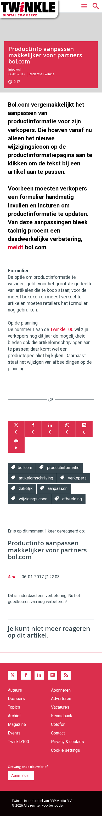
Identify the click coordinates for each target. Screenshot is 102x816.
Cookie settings (65, 750)
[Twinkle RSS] (66, 675)
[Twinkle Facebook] (26, 675)
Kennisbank (61, 715)
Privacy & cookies (67, 741)
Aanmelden (21, 775)
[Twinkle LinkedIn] (39, 675)
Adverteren (61, 698)
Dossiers (16, 698)
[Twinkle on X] (12, 675)
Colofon (58, 724)
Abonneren (61, 690)
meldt (15, 247)
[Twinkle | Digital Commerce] (29, 9)
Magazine (17, 724)
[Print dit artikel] (16, 445)
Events (14, 733)
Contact (58, 733)
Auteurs (15, 690)
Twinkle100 (61, 329)
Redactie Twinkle (41, 74)
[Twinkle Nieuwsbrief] (52, 675)
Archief (14, 715)
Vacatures (60, 707)
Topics (14, 707)
